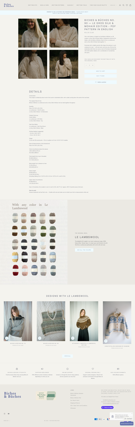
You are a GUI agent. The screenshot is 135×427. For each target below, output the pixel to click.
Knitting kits (32, 5)
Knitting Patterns (58, 5)
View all (67, 356)
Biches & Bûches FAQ (75, 398)
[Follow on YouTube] (8, 413)
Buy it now (100, 76)
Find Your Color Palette (98, 5)
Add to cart (100, 71)
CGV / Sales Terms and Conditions (78, 405)
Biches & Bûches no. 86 (51, 343)
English (112, 5)
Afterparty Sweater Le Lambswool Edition (84, 344)
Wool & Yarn (44, 5)
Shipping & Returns (75, 403)
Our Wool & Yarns (74, 400)
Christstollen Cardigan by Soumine (117, 346)
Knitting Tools (82, 5)
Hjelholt (70, 5)
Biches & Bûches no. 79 (18, 343)
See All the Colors (84, 250)
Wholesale (73, 408)
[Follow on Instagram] (4, 413)
